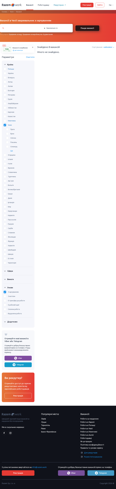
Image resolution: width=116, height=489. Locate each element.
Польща (11, 69)
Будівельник (48, 34)
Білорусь (11, 78)
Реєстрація (87, 5)
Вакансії (29, 5)
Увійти (100, 5)
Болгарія (11, 90)
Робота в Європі (87, 422)
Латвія (10, 86)
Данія (10, 198)
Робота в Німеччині (88, 432)
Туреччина (12, 176)
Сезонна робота (14, 309)
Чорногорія (12, 263)
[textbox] (59, 28)
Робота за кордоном (89, 419)
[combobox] (56, 28)
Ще (11, 151)
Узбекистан (12, 108)
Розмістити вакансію (93, 457)
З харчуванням (13, 292)
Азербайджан (13, 103)
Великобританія (14, 189)
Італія (10, 164)
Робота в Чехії (86, 428)
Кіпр (9, 207)
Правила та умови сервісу (91, 448)
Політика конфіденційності (92, 445)
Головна (4, 11)
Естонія (10, 258)
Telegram (20, 365)
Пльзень (13, 142)
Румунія (11, 224)
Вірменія (11, 168)
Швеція (10, 254)
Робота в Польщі (87, 425)
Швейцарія (12, 250)
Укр (110, 5)
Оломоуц (13, 147)
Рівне (43, 428)
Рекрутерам (59, 5)
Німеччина (12, 121)
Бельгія (11, 185)
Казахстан (11, 116)
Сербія (10, 228)
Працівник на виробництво (32, 34)
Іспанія (10, 159)
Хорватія (11, 245)
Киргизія (11, 112)
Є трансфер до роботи (16, 301)
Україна (10, 73)
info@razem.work (39, 467)
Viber (20, 358)
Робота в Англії (87, 435)
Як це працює (86, 441)
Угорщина (11, 155)
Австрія (11, 181)
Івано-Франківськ (48, 432)
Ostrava (13, 138)
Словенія (11, 233)
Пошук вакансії (87, 28)
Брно (12, 134)
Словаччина (12, 172)
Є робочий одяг (13, 305)
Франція (11, 241)
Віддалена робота (15, 313)
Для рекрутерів (90, 453)
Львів (43, 419)
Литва (10, 82)
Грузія (10, 99)
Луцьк (43, 422)
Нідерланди (12, 211)
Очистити (30, 57)
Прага (12, 129)
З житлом (11, 296)
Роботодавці (43, 5)
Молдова (11, 95)
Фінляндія (12, 237)
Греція (10, 194)
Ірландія (11, 202)
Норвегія (11, 215)
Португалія (12, 220)
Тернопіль (45, 425)
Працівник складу (15, 34)
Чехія (12, 11)
